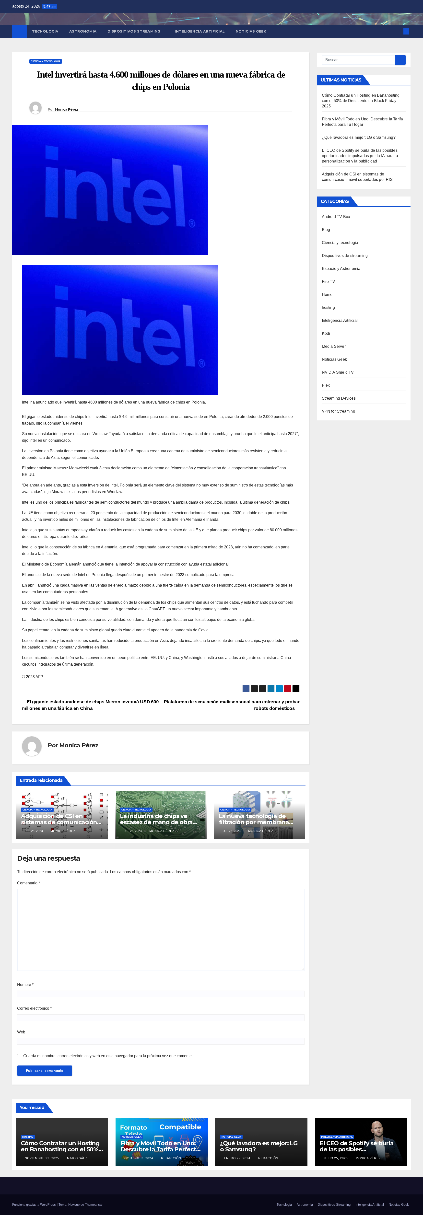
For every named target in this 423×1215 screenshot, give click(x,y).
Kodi (326, 333)
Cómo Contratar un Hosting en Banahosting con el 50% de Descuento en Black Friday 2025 (361, 100)
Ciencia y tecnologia (45, 61)
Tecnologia (45, 31)
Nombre (25, 985)
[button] (398, 31)
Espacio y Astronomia (341, 268)
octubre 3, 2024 (139, 1158)
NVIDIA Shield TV (338, 372)
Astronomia (83, 31)
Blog (326, 230)
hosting (328, 307)
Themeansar (94, 1204)
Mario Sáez (77, 1158)
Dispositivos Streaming (134, 31)
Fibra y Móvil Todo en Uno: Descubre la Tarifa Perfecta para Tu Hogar (160, 1149)
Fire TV (328, 281)
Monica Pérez (66, 109)
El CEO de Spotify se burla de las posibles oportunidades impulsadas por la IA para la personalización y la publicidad (360, 155)
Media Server (334, 346)
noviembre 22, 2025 (42, 1158)
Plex (326, 385)
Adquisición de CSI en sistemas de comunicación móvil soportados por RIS (59, 822)
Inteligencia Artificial (200, 31)
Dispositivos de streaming (345, 256)
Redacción (171, 1158)
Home (327, 294)
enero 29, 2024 (237, 1158)
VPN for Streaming (338, 411)
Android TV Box (336, 217)
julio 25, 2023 (336, 1158)
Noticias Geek (251, 31)
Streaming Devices (339, 398)
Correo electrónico (34, 1008)
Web (21, 1032)
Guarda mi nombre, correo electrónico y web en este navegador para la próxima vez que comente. (108, 1056)
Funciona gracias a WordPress (34, 1204)
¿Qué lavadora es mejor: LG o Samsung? (359, 137)
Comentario (28, 883)
